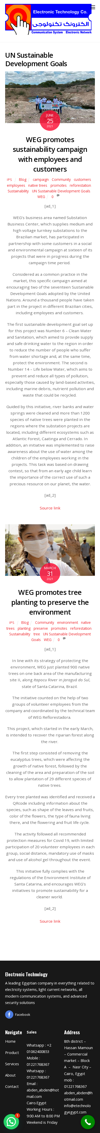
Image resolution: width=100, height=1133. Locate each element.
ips (9, 180)
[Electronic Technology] (49, 33)
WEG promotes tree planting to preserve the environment (50, 602)
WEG (41, 196)
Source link (50, 507)
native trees (37, 185)
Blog (22, 179)
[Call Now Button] (88, 1122)
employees (16, 185)
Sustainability (18, 191)
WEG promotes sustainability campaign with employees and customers (50, 154)
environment (67, 622)
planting (24, 628)
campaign (41, 179)
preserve (41, 628)
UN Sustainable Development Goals (61, 191)
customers (82, 179)
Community (61, 179)
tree (37, 634)
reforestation (80, 185)
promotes (59, 185)
